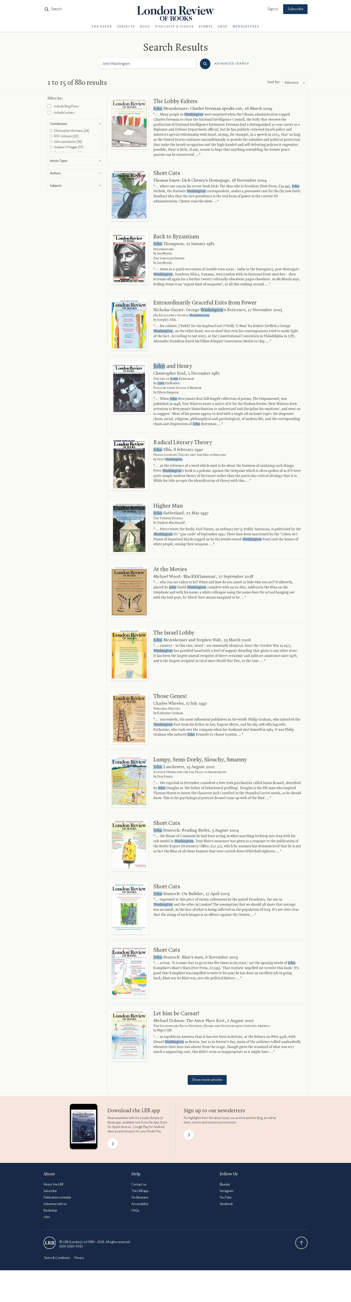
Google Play (140, 1127)
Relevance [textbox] (292, 82)
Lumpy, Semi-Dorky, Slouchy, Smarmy (200, 760)
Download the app (133, 1111)
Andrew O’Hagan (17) (68, 147)
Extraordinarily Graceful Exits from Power (205, 303)
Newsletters (246, 26)
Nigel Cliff (164, 1030)
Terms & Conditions (56, 1257)
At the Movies (170, 569)
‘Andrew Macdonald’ (171, 523)
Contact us (138, 1184)
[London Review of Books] (49, 1243)
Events (206, 26)
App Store (160, 1122)
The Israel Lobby (173, 633)
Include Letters (63, 112)
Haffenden (169, 383)
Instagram (226, 1191)
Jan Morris (164, 253)
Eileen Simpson (168, 392)
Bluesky (225, 1184)
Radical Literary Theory (182, 442)
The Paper (102, 26)
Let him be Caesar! (176, 1014)
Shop (223, 26)
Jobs (46, 1217)
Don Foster (164, 776)
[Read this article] (129, 123)
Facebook (226, 1204)
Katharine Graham (170, 713)
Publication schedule (57, 1197)
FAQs (135, 1210)
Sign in (273, 9)
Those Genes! (170, 696)
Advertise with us (55, 1204)
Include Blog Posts (66, 106)
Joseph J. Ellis (166, 320)
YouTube (226, 1197)
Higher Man (168, 506)
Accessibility (139, 1204)
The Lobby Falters (175, 101)
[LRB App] (83, 1127)
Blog (145, 26)
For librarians (139, 1197)
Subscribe (295, 9)
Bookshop (50, 1210)
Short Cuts (166, 173)
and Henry (173, 366)
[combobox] (295, 83)
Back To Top (301, 1243)
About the (53, 1184)
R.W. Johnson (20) (66, 136)
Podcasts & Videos (174, 26)
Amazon (129, 1131)
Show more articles (207, 1080)
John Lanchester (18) (67, 141)
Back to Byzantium (176, 237)
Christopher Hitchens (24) (71, 130)
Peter (169, 459)
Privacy (79, 1257)
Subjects (126, 26)
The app (139, 1191)
